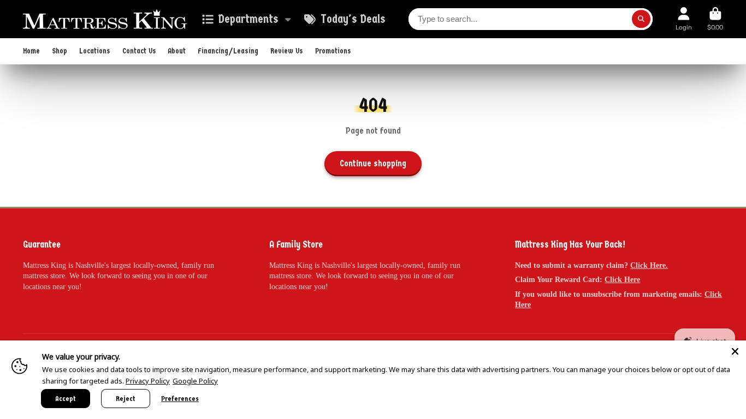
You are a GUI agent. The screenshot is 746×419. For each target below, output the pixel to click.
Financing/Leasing (228, 51)
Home (31, 51)
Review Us (286, 51)
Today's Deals (353, 19)
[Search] (641, 19)
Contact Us (139, 51)
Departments (248, 19)
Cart (715, 19)
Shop (59, 51)
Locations (94, 51)
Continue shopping (373, 163)
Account (684, 19)
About (177, 51)
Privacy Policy (148, 381)
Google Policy (195, 381)
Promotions (333, 51)
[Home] (105, 19)
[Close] (735, 351)
